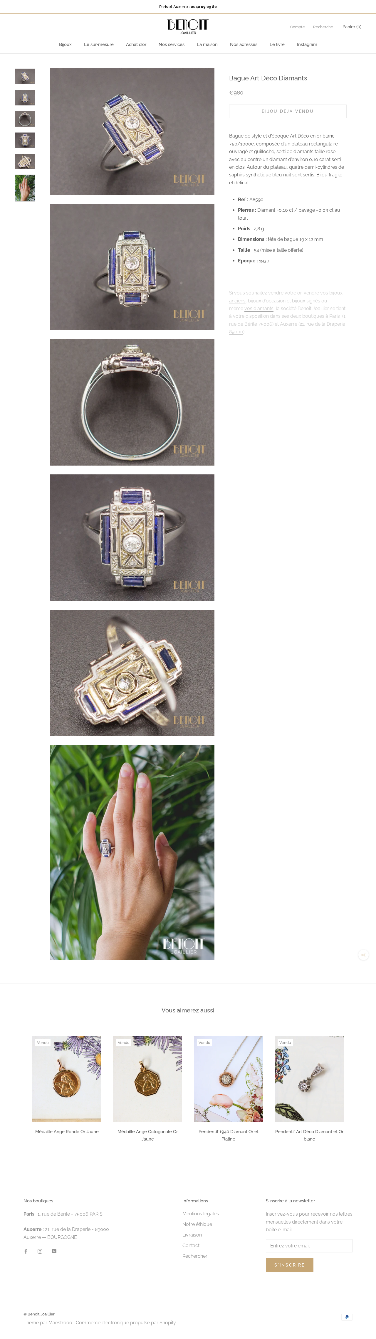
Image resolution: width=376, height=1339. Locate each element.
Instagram (307, 44)
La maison (207, 44)
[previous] (18, 1087)
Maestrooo (60, 1322)
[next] (357, 1087)
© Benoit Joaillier (39, 1314)
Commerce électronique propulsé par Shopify (126, 1322)
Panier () (352, 26)
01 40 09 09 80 (204, 6)
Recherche (323, 27)
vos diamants (258, 308)
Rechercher (194, 1256)
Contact (190, 1245)
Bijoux (65, 44)
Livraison (192, 1235)
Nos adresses (243, 44)
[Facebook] (26, 1251)
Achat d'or (136, 44)
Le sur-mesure (99, 44)
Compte (297, 27)
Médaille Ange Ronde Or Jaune (67, 1131)
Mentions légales (200, 1213)
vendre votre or (284, 293)
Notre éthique (197, 1224)
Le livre (277, 44)
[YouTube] (54, 1251)
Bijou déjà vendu (288, 111)
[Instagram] (40, 1251)
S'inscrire (289, 1265)
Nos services (171, 44)
